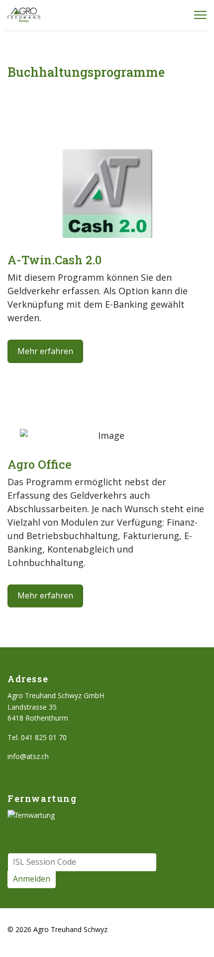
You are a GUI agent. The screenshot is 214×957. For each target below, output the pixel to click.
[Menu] (200, 15)
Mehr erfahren (45, 351)
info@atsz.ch (28, 756)
